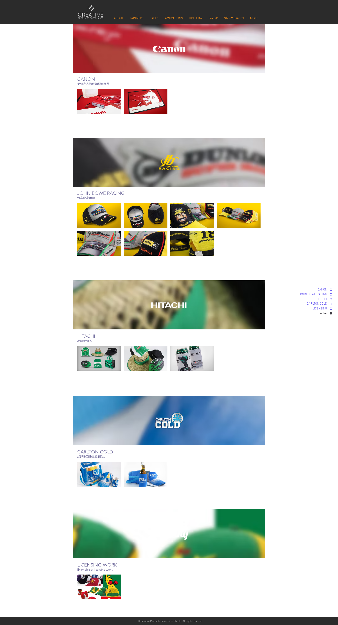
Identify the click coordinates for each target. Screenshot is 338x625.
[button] (99, 101)
